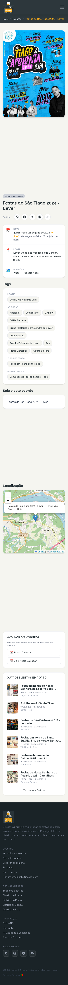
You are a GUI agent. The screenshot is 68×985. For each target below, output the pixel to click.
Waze (16, 272)
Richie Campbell (18, 350)
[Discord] (32, 953)
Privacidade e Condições (16, 932)
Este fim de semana (14, 862)
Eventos (17, 18)
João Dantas (17, 335)
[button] (35, 518)
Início (6, 18)
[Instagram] (15, 953)
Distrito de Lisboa (13, 904)
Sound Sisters (41, 350)
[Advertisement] (34, 156)
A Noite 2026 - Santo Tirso (37, 703)
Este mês (8, 867)
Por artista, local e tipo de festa (20, 876)
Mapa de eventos (12, 857)
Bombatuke (32, 312)
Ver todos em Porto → (34, 790)
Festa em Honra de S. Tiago (25, 363)
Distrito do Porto (12, 899)
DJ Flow (49, 312)
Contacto (8, 927)
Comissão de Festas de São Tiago (29, 376)
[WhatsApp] (17, 217)
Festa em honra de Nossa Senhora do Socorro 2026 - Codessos (37, 688)
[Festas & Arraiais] (8, 817)
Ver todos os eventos (14, 853)
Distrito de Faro (11, 909)
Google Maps (31, 272)
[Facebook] (25, 217)
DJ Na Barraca (18, 320)
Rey (48, 343)
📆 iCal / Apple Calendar (23, 660)
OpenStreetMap (56, 551)
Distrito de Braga (12, 895)
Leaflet (41, 551)
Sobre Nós (9, 923)
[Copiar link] (47, 217)
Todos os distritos (13, 890)
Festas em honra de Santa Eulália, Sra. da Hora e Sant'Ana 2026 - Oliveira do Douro (40, 740)
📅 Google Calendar (21, 652)
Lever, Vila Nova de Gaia (23, 299)
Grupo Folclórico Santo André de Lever (31, 327)
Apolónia (15, 312)
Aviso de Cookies (12, 937)
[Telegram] (40, 217)
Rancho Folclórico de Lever (25, 343)
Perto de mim (10, 872)
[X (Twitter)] (32, 217)
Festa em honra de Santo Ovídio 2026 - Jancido (36, 757)
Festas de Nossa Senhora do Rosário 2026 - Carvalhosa (38, 774)
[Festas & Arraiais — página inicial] (8, 7)
